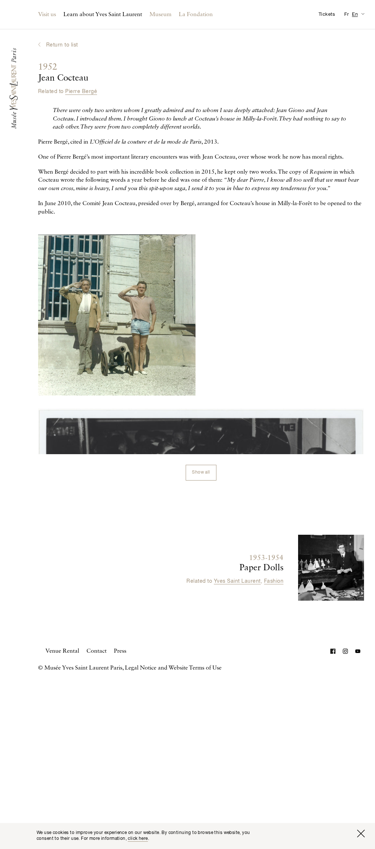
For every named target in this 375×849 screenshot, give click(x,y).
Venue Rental (62, 651)
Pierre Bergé (81, 91)
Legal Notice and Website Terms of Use (173, 668)
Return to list (62, 45)
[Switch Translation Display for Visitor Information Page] (362, 13)
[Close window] (360, 833)
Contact (96, 651)
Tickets (327, 14)
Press (120, 651)
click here (138, 839)
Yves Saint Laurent (237, 581)
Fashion (273, 581)
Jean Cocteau (63, 73)
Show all (201, 472)
